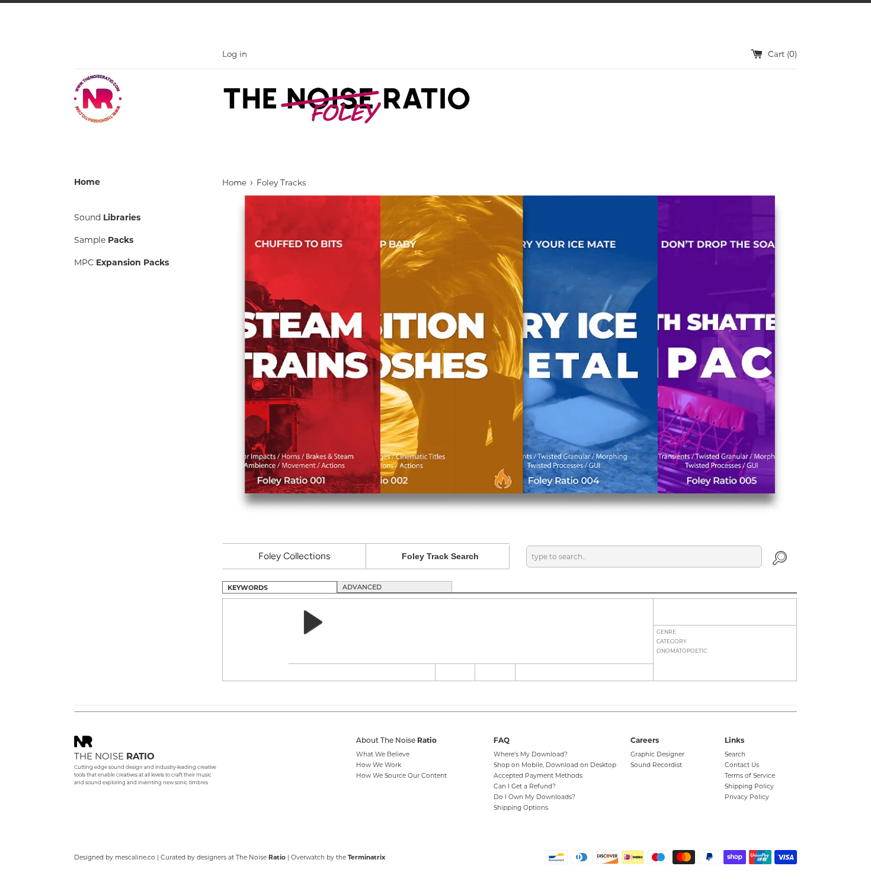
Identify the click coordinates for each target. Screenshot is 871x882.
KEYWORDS (248, 587)
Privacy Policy (747, 797)
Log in (234, 54)
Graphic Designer (657, 754)
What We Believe (382, 754)
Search (735, 754)
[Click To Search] (780, 557)
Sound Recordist (656, 765)
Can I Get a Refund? (525, 786)
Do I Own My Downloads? (534, 797)
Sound (107, 217)
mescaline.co (135, 857)
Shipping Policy (749, 786)
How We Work (378, 765)
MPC (121, 262)
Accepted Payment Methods (538, 776)
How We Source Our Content (401, 776)
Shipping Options (521, 808)
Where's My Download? (531, 754)
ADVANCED (362, 588)
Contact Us (742, 765)
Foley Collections (294, 556)
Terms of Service (750, 776)
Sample (103, 240)
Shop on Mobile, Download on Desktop (555, 765)
